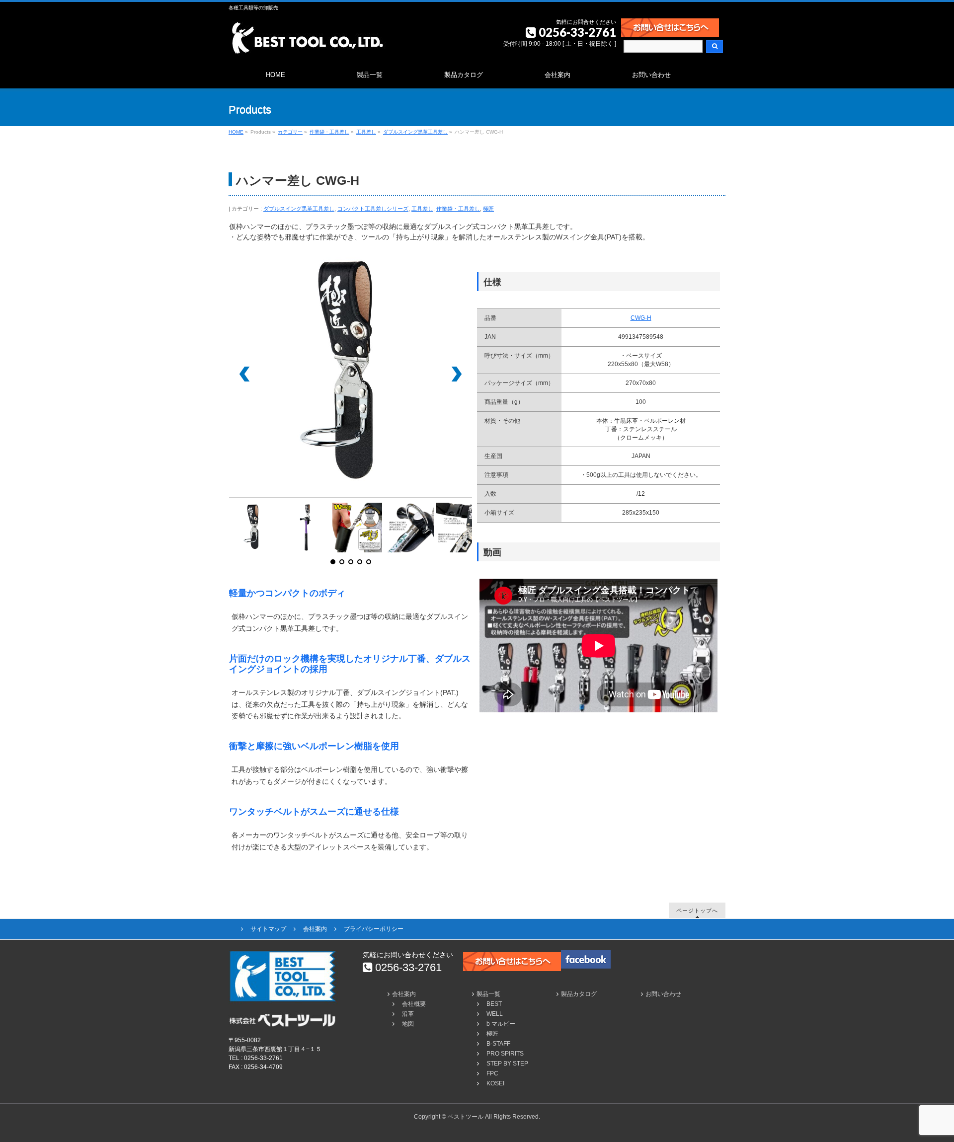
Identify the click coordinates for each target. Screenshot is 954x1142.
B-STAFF (498, 1043)
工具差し (422, 209)
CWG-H (641, 317)
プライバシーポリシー (373, 928)
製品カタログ (579, 993)
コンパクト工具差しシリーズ (372, 209)
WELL (494, 1013)
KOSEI (495, 1083)
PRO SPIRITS (505, 1053)
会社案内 (315, 928)
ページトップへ (697, 910)
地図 (408, 1023)
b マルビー (500, 1023)
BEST (494, 1003)
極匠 (488, 209)
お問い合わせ (663, 993)
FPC (492, 1073)
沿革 (408, 1013)
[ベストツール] (307, 44)
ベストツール (465, 1116)
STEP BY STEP (507, 1063)
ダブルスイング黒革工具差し (298, 209)
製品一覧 (488, 993)
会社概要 (414, 1003)
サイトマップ (268, 928)
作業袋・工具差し (458, 209)
